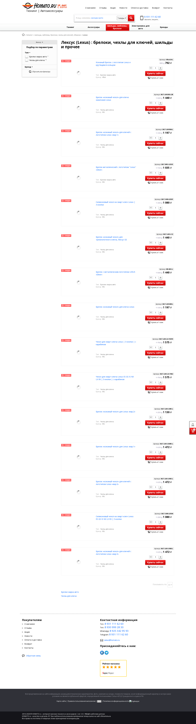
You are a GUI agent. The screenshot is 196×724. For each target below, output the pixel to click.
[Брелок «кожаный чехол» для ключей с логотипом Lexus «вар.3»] (79, 562)
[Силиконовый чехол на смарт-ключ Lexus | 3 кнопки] (79, 212)
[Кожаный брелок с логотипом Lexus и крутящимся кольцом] (79, 73)
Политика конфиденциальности (116, 701)
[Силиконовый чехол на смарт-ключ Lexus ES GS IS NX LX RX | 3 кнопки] (79, 527)
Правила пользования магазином (81, 701)
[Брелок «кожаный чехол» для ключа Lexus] (79, 317)
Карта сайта (61, 701)
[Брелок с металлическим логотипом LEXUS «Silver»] (79, 282)
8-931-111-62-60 (152, 16)
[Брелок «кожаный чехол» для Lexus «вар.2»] (79, 422)
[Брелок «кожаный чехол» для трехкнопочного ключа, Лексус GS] (79, 247)
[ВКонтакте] (102, 653)
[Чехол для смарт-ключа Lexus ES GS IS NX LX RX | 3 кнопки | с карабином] (79, 387)
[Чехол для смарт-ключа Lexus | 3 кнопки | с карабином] (79, 352)
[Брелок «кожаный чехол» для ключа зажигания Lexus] (79, 108)
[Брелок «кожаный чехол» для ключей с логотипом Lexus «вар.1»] (79, 143)
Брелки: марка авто (70, 592)
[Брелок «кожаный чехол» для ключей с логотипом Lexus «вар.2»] (79, 492)
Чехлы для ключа (69, 596)
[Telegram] (107, 653)
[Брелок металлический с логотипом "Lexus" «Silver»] (79, 178)
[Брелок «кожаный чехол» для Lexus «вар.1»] (79, 457)
